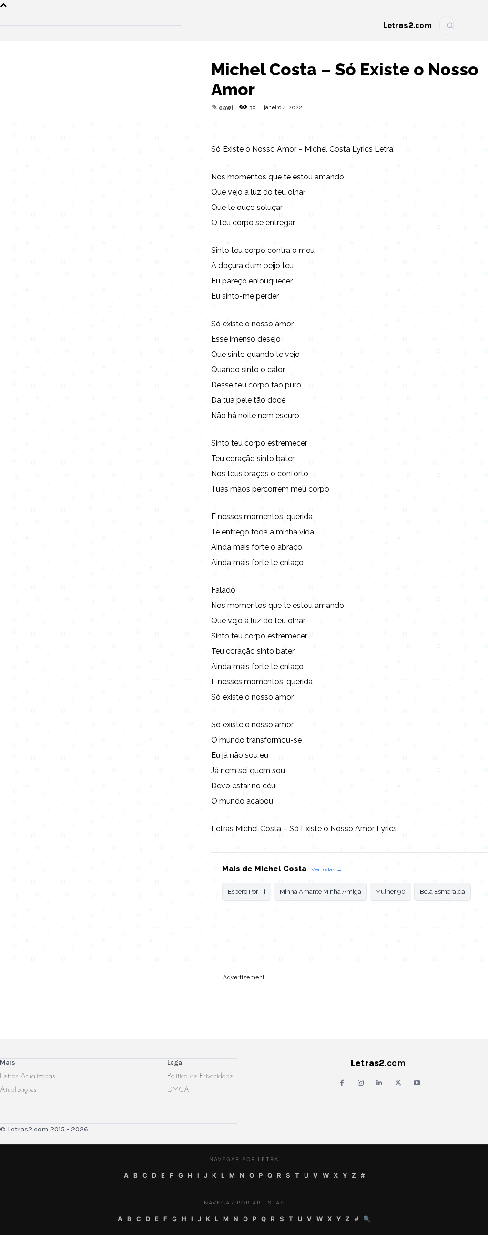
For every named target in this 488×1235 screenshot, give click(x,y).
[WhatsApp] (115, 141)
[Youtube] (417, 1083)
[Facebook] (93, 141)
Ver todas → (326, 869)
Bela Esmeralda (442, 891)
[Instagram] (360, 1083)
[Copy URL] (50, 141)
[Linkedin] (159, 141)
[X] (137, 141)
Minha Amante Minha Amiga (320, 891)
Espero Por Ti (246, 891)
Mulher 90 (391, 891)
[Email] (71, 141)
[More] (182, 141)
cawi (226, 108)
